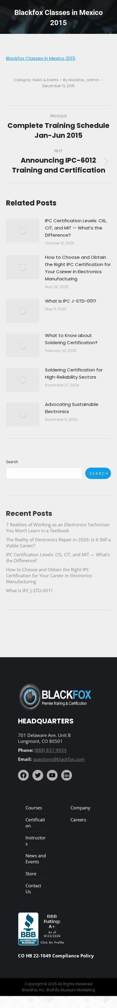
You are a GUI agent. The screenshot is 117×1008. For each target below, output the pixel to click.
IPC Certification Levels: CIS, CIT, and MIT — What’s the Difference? (75, 227)
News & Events (45, 79)
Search (12, 461)
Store (31, 873)
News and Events (36, 859)
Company (80, 808)
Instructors (36, 841)
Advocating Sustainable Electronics (71, 408)
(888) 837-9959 (50, 750)
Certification (35, 823)
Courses (34, 808)
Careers (78, 820)
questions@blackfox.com (59, 759)
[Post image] (22, 231)
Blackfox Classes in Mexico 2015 (40, 58)
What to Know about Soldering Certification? (71, 339)
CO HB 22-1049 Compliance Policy (56, 956)
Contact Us (33, 888)
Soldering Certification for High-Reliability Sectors (74, 373)
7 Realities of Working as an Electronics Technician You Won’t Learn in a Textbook (58, 528)
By (81, 79)
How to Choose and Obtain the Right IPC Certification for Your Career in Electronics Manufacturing (78, 268)
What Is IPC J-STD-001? (70, 301)
